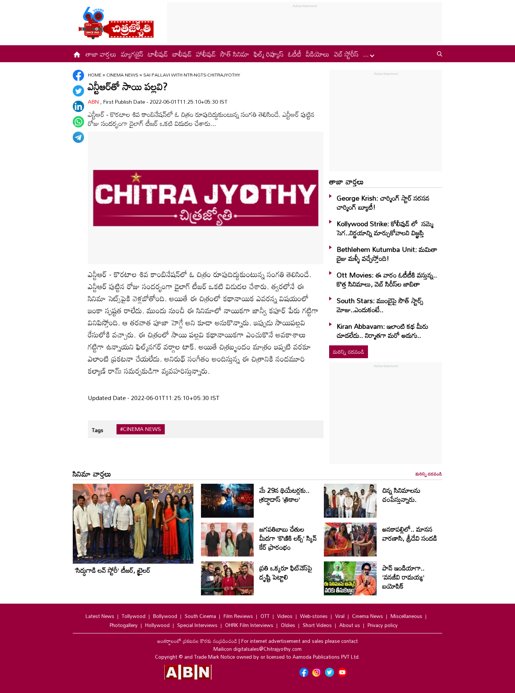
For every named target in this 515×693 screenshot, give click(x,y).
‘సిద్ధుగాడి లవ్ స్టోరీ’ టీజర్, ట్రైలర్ (112, 570)
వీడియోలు (318, 54)
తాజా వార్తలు (101, 54)
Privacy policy (383, 625)
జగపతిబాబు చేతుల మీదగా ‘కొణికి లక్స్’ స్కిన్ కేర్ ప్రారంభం (288, 538)
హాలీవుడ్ (206, 54)
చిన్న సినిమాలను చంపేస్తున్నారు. (401, 494)
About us (349, 625)
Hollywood (157, 625)
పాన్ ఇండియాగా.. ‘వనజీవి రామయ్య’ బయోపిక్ (403, 577)
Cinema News (122, 74)
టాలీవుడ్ (158, 54)
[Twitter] (78, 91)
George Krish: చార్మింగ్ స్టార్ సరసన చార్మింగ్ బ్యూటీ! (383, 202)
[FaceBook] (78, 75)
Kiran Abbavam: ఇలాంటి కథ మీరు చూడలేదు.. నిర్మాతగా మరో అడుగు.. (382, 330)
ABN (94, 102)
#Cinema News (140, 429)
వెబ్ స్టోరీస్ (346, 54)
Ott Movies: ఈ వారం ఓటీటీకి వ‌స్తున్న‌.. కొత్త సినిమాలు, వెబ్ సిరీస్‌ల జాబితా (387, 279)
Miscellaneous (406, 616)
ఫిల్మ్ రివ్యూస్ (269, 54)
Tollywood (134, 616)
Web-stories (314, 616)
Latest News (100, 616)
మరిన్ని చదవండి (348, 351)
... (367, 54)
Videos (285, 616)
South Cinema (200, 616)
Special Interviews (197, 625)
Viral (340, 616)
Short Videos (317, 625)
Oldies (288, 625)
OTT (265, 616)
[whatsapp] (78, 121)
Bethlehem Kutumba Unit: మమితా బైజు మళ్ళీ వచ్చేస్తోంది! (387, 253)
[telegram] (78, 137)
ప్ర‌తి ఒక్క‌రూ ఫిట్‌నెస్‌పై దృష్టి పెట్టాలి (285, 572)
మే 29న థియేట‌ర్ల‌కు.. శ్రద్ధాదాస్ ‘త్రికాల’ (284, 494)
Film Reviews (238, 616)
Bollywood (165, 616)
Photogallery (124, 625)
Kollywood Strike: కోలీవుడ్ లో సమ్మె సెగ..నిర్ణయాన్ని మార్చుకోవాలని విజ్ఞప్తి (385, 228)
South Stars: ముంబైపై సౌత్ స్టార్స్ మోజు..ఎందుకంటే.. (380, 305)
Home (94, 74)
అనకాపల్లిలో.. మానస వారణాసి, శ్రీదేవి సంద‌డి (409, 533)
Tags (97, 430)
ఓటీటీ (294, 54)
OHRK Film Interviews (249, 625)
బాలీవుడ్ (182, 54)
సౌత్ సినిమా (234, 54)
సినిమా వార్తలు (92, 474)
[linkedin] (78, 106)
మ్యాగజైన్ (132, 54)
